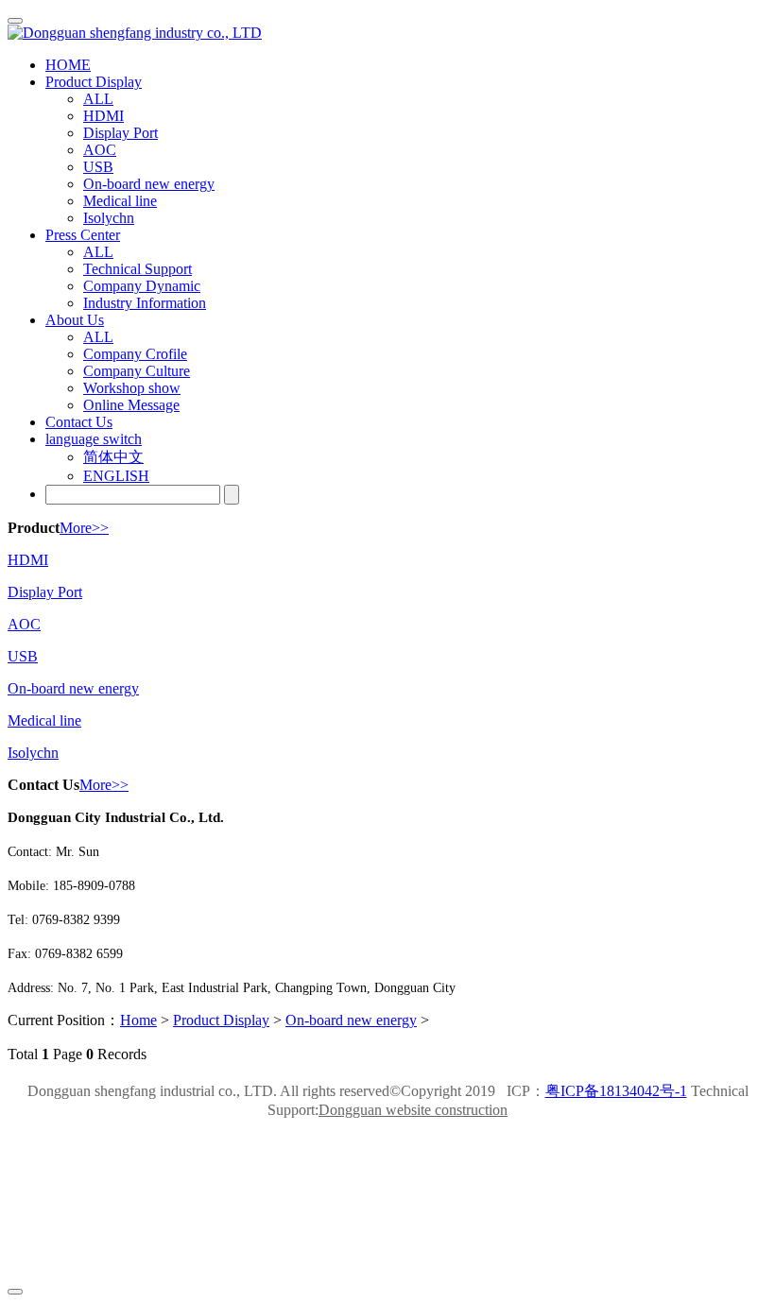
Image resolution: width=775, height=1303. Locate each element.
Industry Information (144, 303)
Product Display (221, 1020)
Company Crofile (135, 354)
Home (138, 1020)
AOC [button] (99, 150)
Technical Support (137, 269)
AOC (24, 624)
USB (23, 656)
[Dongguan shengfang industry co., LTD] (387, 33)
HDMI (28, 560)
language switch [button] (93, 439)
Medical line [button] (120, 201)
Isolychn (33, 753)
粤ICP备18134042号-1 (616, 1091)
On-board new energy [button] (149, 184)
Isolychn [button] (108, 218)
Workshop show (132, 388)
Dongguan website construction (413, 1110)
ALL (98, 99)
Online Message (131, 405)
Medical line (44, 720)
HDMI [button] (103, 116)
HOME (68, 65)
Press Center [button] (82, 235)
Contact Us (78, 422)
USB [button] (98, 167)
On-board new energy (73, 688)
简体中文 (113, 457)
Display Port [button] (120, 133)
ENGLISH (116, 476)
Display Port (45, 592)
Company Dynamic (141, 286)
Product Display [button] (93, 82)
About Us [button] (74, 320)
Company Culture (136, 371)
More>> (84, 528)
